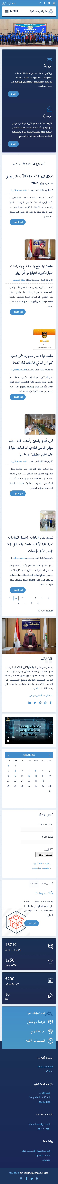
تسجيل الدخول (8, 3)
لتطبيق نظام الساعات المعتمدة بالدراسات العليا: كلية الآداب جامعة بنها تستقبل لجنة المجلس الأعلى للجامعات (30, 544)
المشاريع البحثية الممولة (39, 1124)
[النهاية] (18, 603)
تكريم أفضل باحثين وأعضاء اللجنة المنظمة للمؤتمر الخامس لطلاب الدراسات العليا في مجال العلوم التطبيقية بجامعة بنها (30, 448)
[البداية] (48, 598)
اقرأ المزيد (31, 923)
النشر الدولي (44, 1093)
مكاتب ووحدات (47, 883)
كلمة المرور (47, 836)
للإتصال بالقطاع (36, 1022)
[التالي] (25, 603)
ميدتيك (49, 1071)
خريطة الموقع (38, 1031)
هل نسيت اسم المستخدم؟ (40, 868)
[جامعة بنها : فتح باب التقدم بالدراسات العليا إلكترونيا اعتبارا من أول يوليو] (32, 249)
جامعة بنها (14, 1172)
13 (29, 776)
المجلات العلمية (43, 1155)
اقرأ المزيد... (18, 222)
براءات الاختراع (44, 1128)
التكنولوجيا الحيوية (45, 1066)
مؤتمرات (46, 1160)
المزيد (13, 94)
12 (36, 776)
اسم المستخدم (45, 824)
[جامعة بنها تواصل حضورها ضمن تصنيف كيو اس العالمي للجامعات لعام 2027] (32, 339)
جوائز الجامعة (44, 1102)
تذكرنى (49, 849)
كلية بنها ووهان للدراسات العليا (36, 1151)
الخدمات (34, 883)
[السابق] (41, 598)
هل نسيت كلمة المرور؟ (41, 863)
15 (15, 776)
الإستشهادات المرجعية (39, 1097)
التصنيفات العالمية (35, 1041)
